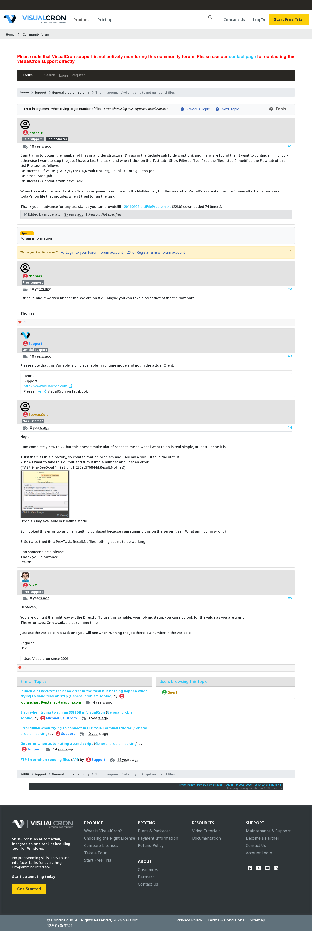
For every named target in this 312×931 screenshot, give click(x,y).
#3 (289, 356)
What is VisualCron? (103, 831)
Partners (146, 877)
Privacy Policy (186, 784)
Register (78, 75)
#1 (289, 146)
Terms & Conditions (225, 920)
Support (40, 92)
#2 (289, 288)
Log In (259, 19)
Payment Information (158, 838)
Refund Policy (151, 845)
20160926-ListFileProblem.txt (147, 206)
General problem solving (70, 92)
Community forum (36, 34)
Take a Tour (95, 852)
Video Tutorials (206, 831)
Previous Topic (197, 109)
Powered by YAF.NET (209, 784)
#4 (289, 427)
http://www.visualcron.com (46, 386)
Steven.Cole (38, 415)
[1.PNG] (45, 516)
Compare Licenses (101, 845)
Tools (279, 109)
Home (10, 34)
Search (49, 75)
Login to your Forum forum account (94, 252)
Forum (28, 75)
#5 (289, 597)
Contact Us (234, 19)
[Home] (34, 21)
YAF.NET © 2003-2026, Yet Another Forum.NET (254, 784)
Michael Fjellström (61, 718)
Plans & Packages (154, 831)
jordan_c (35, 132)
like (38, 391)
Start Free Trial (289, 19)
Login (63, 75)
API (75, 759)
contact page (242, 56)
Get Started (29, 889)
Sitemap (257, 920)
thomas (35, 276)
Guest (172, 692)
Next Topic (229, 109)
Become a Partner (262, 838)
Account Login (259, 852)
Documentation (206, 838)
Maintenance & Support (268, 831)
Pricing (104, 19)
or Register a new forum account (158, 252)
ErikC (32, 585)
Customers (148, 869)
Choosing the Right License (109, 838)
